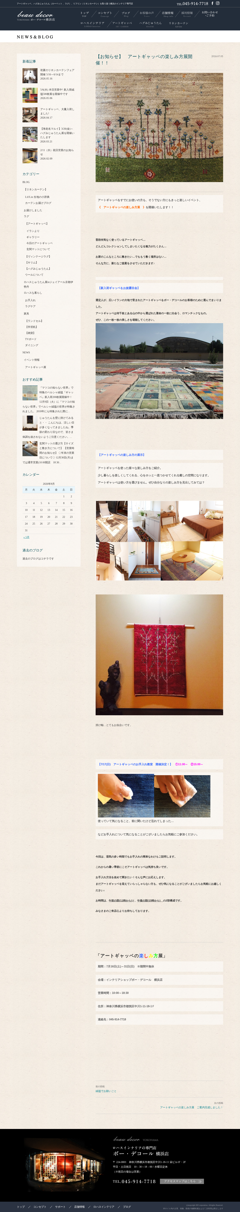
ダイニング (31, 345)
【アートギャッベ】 (37, 223)
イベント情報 (32, 359)
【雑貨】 (30, 333)
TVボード (31, 339)
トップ (21, 1206)
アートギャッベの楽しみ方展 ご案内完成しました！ (191, 1107)
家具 (26, 313)
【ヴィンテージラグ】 (38, 256)
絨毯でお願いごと (106, 1091)
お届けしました (33, 210)
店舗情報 (79, 1206)
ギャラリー (33, 237)
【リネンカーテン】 (35, 189)
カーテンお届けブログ (38, 203)
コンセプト (39, 1206)
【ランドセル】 (34, 321)
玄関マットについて (38, 249)
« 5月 (26, 537)
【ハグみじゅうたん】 (38, 268)
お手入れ (30, 300)
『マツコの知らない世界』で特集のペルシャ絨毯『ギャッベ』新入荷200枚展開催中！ (56, 392)
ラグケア (30, 306)
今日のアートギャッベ (39, 243)
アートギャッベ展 (35, 367)
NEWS (26, 352)
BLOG (26, 182)
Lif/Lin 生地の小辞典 (37, 197)
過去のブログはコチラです (38, 558)
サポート (60, 1206)
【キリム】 (31, 262)
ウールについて (34, 274)
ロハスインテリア (103, 1206)
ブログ (127, 1206)
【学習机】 (31, 327)
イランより (33, 231)
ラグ (26, 216)
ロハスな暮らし (33, 292)
